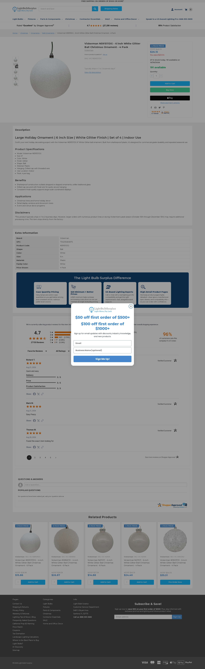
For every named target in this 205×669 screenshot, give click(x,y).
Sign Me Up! (103, 359)
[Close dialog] (131, 306)
